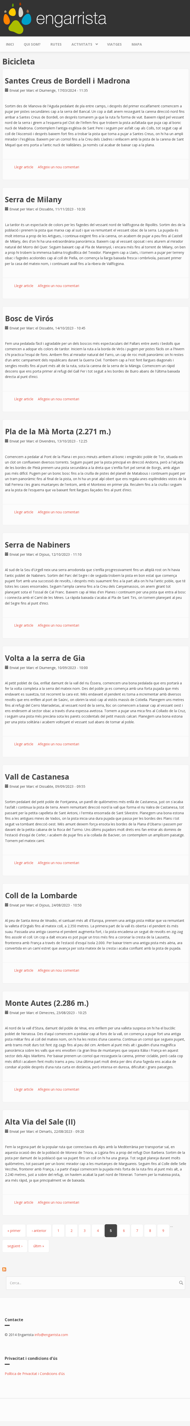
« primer (14, 1230)
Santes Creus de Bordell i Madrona (67, 81)
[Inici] (54, 17)
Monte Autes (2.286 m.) (47, 1003)
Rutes (56, 44)
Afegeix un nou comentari (58, 167)
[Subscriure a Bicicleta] (95, 1269)
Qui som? (32, 44)
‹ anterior (39, 1230)
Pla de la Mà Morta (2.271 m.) (58, 431)
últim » (38, 1246)
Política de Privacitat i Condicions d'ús (35, 1373)
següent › (14, 1246)
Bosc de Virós (29, 318)
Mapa (137, 44)
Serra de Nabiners (37, 545)
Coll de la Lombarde (41, 895)
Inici (10, 44)
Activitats (79, 43)
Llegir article (23, 167)
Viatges (114, 44)
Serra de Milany (33, 199)
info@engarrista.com (51, 1334)
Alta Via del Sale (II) (40, 1122)
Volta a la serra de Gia (45, 658)
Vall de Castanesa (37, 777)
